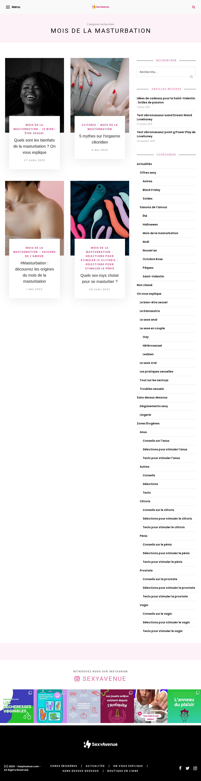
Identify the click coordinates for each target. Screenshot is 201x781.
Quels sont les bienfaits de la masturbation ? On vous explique (34, 146)
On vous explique (149, 294)
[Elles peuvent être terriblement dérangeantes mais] (17, 706)
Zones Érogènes (148, 423)
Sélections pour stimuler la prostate (169, 588)
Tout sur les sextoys (154, 380)
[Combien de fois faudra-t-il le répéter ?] (151, 706)
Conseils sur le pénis (157, 544)
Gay (146, 337)
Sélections (150, 484)
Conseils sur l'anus (156, 441)
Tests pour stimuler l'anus (161, 458)
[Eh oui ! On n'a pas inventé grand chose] (117, 706)
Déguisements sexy (154, 406)
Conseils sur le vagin (157, 614)
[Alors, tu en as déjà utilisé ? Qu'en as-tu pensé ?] (184, 706)
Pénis (143, 536)
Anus (143, 432)
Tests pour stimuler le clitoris (164, 527)
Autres (147, 181)
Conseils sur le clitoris (158, 510)
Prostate (146, 570)
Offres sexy (148, 173)
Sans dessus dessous (152, 397)
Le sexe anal (148, 320)
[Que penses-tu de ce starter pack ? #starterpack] (50, 706)
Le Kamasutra (150, 311)
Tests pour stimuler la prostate (165, 596)
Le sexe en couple (152, 328)
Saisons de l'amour (153, 207)
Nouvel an (150, 250)
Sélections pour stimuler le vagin (166, 622)
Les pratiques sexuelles (156, 371)
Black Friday (151, 190)
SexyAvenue (105, 678)
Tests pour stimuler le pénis (162, 562)
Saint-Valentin (153, 276)
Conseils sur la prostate (160, 579)
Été (145, 216)
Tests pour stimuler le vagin (163, 631)
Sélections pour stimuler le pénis (166, 553)
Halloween (150, 224)
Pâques (148, 268)
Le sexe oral (148, 363)
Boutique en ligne (122, 771)
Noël (146, 242)
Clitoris (89, 125)
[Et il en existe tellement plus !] (83, 706)
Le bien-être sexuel (153, 302)
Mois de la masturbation (160, 233)
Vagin (144, 605)
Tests (147, 493)
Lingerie (145, 415)
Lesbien (148, 354)
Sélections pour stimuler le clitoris (167, 519)
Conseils (149, 475)
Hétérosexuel (152, 346)
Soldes (148, 199)
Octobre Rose (153, 259)
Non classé (145, 285)
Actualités (144, 164)
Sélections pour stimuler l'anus (165, 449)
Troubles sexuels (152, 389)
